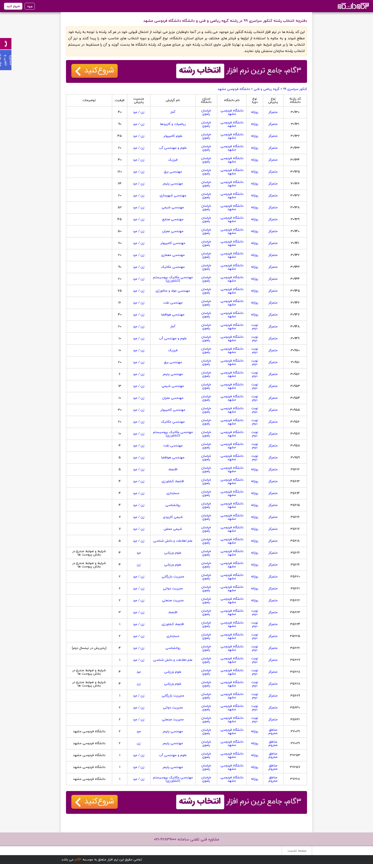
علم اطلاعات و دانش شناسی (173, 540)
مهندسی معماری (173, 255)
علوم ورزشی (172, 552)
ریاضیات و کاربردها (173, 124)
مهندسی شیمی (173, 207)
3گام (78, 859)
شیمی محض (173, 529)
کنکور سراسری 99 (295, 89)
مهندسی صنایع (172, 219)
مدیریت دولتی (173, 588)
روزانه (254, 112)
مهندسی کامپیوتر (172, 243)
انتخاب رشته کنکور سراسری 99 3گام (353, 6)
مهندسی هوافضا (172, 314)
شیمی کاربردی (173, 517)
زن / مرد (138, 112)
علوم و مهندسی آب (173, 148)
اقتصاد (172, 469)
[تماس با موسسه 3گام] (5, 43)
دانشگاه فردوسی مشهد (234, 89)
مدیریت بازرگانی (173, 576)
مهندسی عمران (172, 231)
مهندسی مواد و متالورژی (173, 290)
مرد (139, 552)
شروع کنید (13, 6)
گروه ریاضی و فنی (266, 89)
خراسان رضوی (206, 112)
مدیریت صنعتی (173, 600)
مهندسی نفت (173, 302)
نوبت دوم (254, 326)
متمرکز (273, 112)
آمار (172, 112)
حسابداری (172, 493)
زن (139, 564)
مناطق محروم (273, 731)
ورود (29, 6)
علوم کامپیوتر (172, 136)
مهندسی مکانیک (173, 267)
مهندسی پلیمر (173, 183)
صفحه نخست (296, 850)
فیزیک (173, 159)
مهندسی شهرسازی (173, 195)
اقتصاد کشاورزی (173, 481)
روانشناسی (172, 505)
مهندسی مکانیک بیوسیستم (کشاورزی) (173, 278)
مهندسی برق (173, 171)
